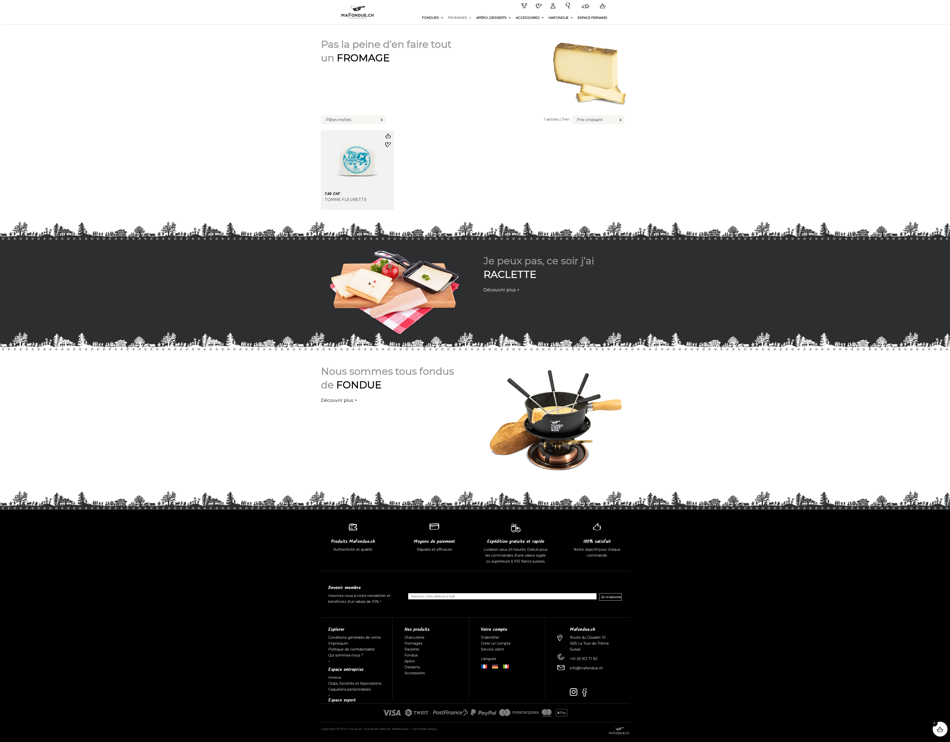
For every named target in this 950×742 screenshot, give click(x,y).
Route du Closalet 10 (588, 637)
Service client (492, 649)
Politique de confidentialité (351, 649)
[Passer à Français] (484, 666)
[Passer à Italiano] (505, 666)
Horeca (334, 677)
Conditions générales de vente (354, 637)
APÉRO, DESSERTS (491, 18)
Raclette (411, 649)
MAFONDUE (559, 18)
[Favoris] (538, 6)
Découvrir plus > (501, 290)
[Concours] (523, 6)
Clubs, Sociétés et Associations (354, 683)
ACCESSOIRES (528, 18)
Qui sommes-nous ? (345, 655)
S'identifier (490, 637)
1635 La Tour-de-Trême (589, 643)
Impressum (338, 643)
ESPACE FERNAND (592, 18)
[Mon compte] (552, 6)
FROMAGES (457, 18)
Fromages (413, 643)
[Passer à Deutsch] (495, 666)
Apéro (409, 661)
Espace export (342, 700)
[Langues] (584, 6)
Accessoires (414, 673)
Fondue (411, 655)
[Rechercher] (566, 6)
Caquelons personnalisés (349, 689)
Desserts (412, 667)
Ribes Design (428, 729)
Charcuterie (414, 637)
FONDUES (430, 18)
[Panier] (602, 6)
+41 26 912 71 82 (583, 658)
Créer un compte (496, 643)
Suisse (575, 649)
